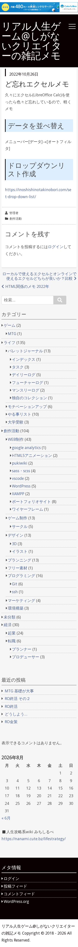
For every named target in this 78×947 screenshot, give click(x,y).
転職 (12, 640)
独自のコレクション (29, 397)
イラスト (20, 551)
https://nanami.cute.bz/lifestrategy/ (34, 838)
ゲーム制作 (17, 517)
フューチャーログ (27, 382)
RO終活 (11, 706)
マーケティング (21, 600)
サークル (20, 526)
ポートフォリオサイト (31, 501)
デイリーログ (23, 374)
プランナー (21, 649)
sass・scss (21, 470)
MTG (12, 333)
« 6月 (6, 818)
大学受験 (15, 422)
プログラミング (21, 575)
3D (14, 543)
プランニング (19, 560)
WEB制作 (16, 439)
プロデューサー (25, 656)
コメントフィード (19, 893)
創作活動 (16, 218)
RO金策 (11, 721)
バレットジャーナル (25, 350)
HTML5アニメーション (32, 455)
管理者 (13, 213)
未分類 (9, 617)
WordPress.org (16, 901)
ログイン (55, 246)
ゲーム (9, 325)
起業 (12, 633)
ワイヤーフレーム (27, 509)
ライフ (9, 342)
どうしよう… (16, 714)
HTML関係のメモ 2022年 (27, 286)
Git (14, 583)
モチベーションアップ (27, 406)
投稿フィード (15, 886)
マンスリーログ (25, 390)
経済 (7, 624)
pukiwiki (19, 463)
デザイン (15, 535)
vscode (18, 478)
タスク (18, 367)
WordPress (21, 486)
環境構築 (15, 608)
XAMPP (18, 493)
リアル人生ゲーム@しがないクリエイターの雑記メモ (31, 40)
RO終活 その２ (17, 698)
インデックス (23, 359)
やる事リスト (19, 414)
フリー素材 (17, 567)
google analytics (26, 447)
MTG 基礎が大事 (19, 690)
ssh (15, 591)
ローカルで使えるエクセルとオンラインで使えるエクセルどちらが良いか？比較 (39, 276)
